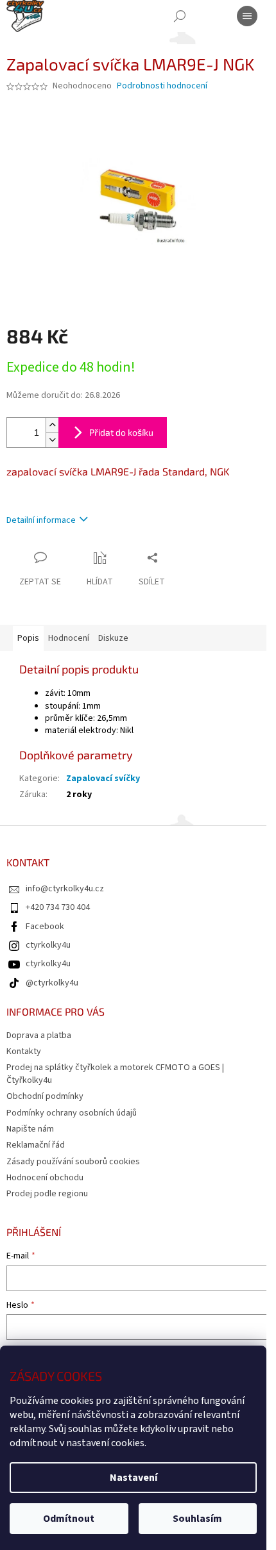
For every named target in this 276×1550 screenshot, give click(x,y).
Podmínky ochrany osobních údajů (71, 1113)
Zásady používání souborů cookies (73, 1161)
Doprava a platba (38, 1035)
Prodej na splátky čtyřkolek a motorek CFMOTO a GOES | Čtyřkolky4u (115, 1073)
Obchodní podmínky (44, 1096)
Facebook (45, 926)
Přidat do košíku (121, 432)
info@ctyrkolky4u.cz (65, 888)
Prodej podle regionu (47, 1193)
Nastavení (133, 1478)
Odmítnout (68, 1519)
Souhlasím (197, 1519)
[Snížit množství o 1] (52, 440)
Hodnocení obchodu (44, 1177)
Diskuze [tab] (113, 638)
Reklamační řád (35, 1145)
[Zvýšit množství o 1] (52, 425)
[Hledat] (180, 16)
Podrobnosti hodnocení (162, 86)
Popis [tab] (28, 638)
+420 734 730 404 (58, 907)
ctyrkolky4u (48, 945)
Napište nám (30, 1129)
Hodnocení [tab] (68, 638)
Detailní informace (41, 520)
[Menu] (247, 16)
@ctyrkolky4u (52, 983)
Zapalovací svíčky (103, 778)
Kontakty (23, 1051)
